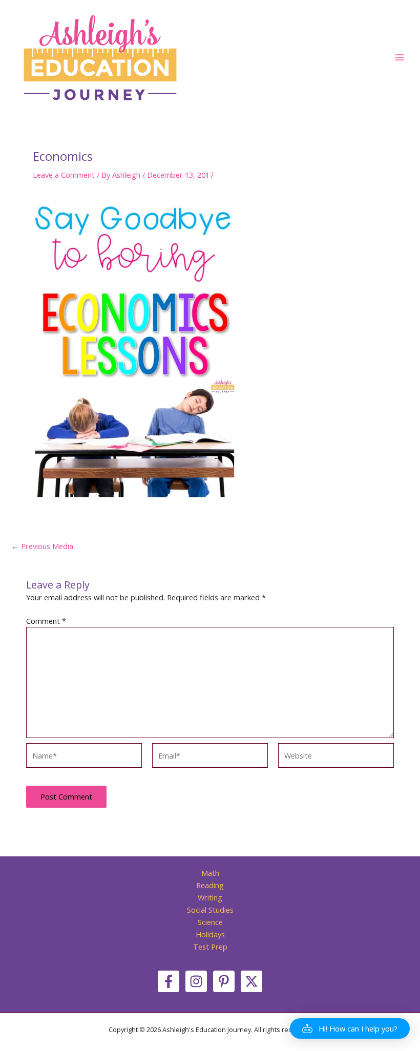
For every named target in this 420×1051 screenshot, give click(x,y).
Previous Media (42, 546)
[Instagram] (196, 981)
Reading (210, 885)
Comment (46, 621)
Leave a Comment (64, 175)
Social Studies (210, 910)
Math (210, 873)
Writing (210, 897)
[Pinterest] (224, 981)
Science (210, 922)
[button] (350, 1028)
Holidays (210, 934)
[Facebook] (168, 981)
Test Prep (210, 946)
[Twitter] (251, 981)
